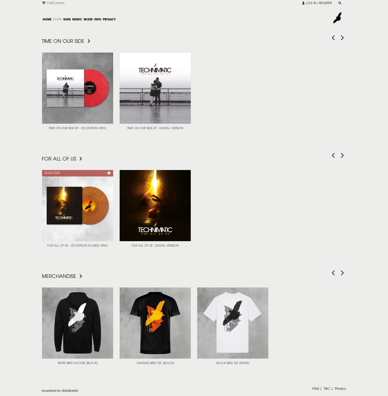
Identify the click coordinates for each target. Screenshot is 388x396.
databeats (70, 391)
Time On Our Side (64, 41)
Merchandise (60, 276)
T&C (327, 389)
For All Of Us (60, 159)
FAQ (315, 389)
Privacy (340, 389)
